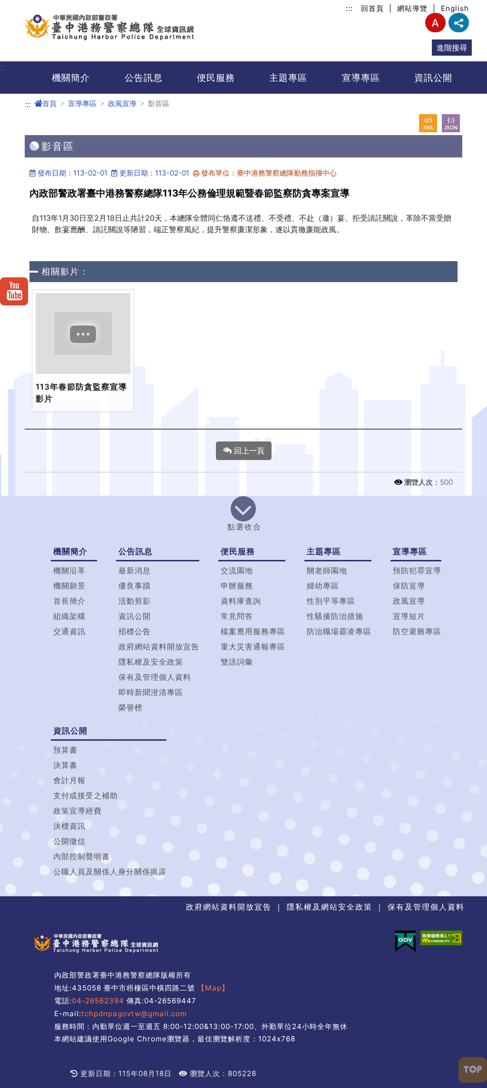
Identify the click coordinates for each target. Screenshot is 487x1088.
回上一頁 (248, 450)
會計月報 (69, 780)
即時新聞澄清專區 (150, 692)
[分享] (458, 22)
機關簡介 (71, 77)
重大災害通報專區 (253, 646)
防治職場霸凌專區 (339, 631)
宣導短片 (409, 616)
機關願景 (69, 585)
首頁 (49, 103)
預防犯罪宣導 (417, 570)
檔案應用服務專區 (253, 631)
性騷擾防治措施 (335, 616)
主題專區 (288, 77)
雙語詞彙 (237, 662)
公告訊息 (144, 77)
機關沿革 (69, 570)
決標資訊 (69, 826)
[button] (243, 516)
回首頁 (372, 8)
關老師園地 (327, 570)
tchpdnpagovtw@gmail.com (134, 1013)
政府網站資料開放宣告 (158, 646)
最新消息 (134, 570)
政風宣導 (122, 103)
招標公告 (134, 631)
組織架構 (69, 616)
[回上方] (472, 1070)
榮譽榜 (130, 707)
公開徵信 (69, 841)
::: (349, 8)
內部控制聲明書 (81, 856)
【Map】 (213, 987)
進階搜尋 (452, 47)
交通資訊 (69, 631)
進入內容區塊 (23, 5)
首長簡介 (69, 601)
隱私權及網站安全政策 (329, 907)
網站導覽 (412, 8)
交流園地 (237, 570)
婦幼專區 (323, 585)
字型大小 (435, 22)
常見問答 (237, 616)
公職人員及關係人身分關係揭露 (109, 871)
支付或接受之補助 (85, 795)
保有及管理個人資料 (154, 677)
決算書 (65, 765)
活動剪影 (134, 601)
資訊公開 (433, 77)
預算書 (65, 750)
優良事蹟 (134, 585)
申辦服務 (237, 585)
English (455, 8)
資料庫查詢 (241, 601)
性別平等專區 (331, 601)
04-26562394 (98, 1000)
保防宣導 (409, 585)
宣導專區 (361, 77)
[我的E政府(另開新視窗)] (405, 941)
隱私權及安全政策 (150, 662)
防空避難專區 (417, 631)
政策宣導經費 (77, 810)
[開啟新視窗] (428, 123)
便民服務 (216, 77)
